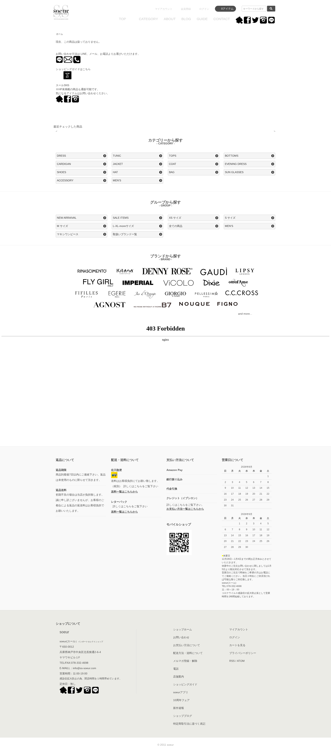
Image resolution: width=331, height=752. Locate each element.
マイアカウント (163, 8)
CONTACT (221, 19)
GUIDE (202, 19)
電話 (176, 668)
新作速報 (178, 707)
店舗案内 (178, 676)
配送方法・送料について (188, 653)
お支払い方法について (186, 645)
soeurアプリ (180, 692)
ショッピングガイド (185, 684)
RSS (232, 660)
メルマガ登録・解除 (185, 660)
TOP (122, 19)
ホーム (59, 34)
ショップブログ (182, 715)
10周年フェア (181, 700)
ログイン (204, 8)
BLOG (186, 19)
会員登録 (186, 8)
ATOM (241, 660)
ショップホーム (182, 629)
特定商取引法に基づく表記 (189, 723)
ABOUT (170, 19)
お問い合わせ (181, 637)
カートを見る (237, 645)
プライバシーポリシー (242, 653)
